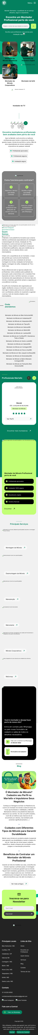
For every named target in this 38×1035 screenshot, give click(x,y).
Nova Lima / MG (7, 969)
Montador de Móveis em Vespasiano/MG (19, 321)
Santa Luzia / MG (7, 981)
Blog (22, 963)
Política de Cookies (23, 1032)
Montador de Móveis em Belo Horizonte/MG (19, 315)
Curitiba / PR (6, 950)
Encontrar (8, 509)
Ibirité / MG (5, 977)
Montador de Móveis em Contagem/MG (19, 347)
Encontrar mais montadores (17, 431)
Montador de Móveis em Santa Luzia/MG (19, 341)
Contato (23, 967)
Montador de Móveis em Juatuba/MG (19, 333)
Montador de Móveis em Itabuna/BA (19, 327)
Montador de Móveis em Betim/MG (19, 330)
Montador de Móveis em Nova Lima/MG (19, 350)
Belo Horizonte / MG (8, 946)
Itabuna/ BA (5, 958)
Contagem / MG (7, 961)
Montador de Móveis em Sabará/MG (19, 344)
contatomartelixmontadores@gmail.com (14, 996)
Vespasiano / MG (7, 973)
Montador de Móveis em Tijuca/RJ (19, 324)
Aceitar (12, 1032)
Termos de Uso (25, 971)
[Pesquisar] (33, 26)
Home (22, 946)
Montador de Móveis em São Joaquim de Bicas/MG (19, 353)
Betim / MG (5, 965)
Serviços (23, 960)
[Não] (36, 1029)
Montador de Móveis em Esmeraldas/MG (19, 356)
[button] (29, 378)
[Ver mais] (26, 123)
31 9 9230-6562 (7, 992)
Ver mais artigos (17, 884)
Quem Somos (25, 956)
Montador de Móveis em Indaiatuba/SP (19, 318)
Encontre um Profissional (25, 951)
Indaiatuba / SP (7, 954)
